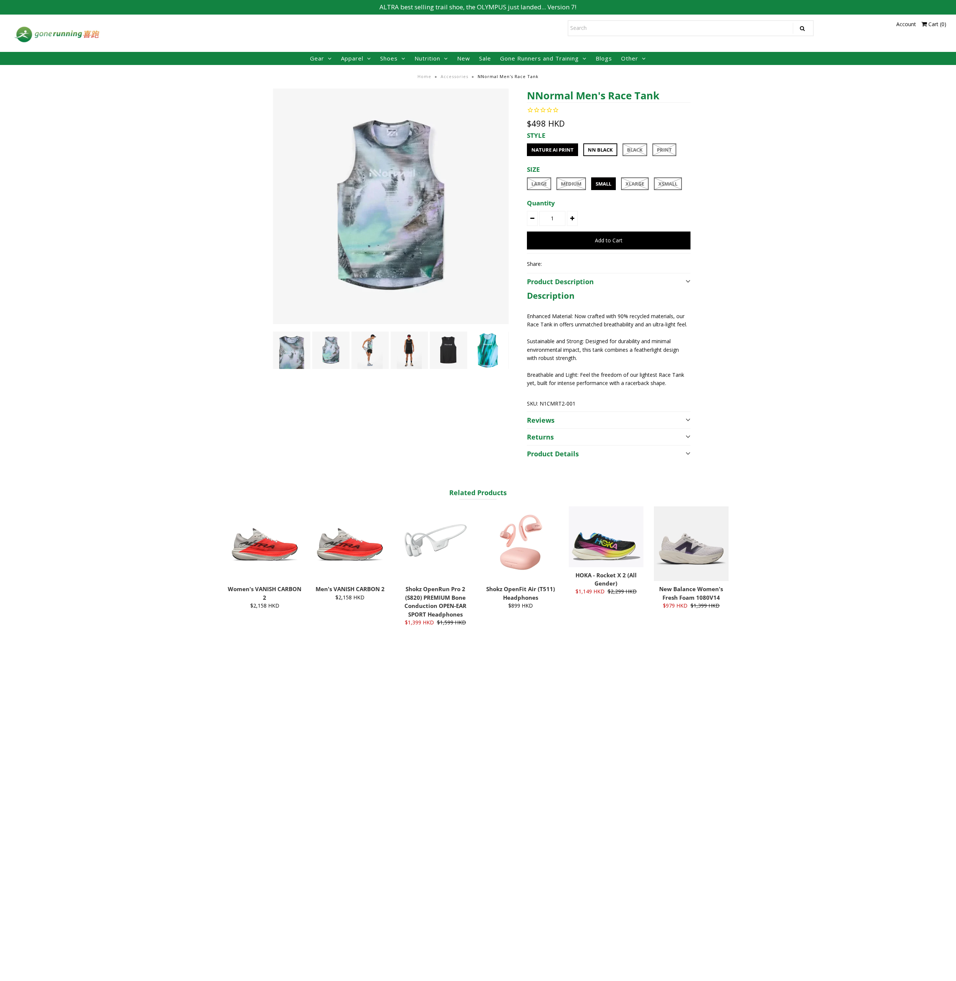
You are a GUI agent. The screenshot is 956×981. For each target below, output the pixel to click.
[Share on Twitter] (563, 263)
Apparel (352, 58)
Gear (317, 58)
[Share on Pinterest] (576, 263)
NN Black (600, 149)
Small (603, 183)
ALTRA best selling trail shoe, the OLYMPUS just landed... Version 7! (477, 7)
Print (664, 149)
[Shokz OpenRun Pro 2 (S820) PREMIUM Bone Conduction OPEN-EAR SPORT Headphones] (435, 543)
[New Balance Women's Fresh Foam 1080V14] (691, 543)
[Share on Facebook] (550, 263)
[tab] (608, 295)
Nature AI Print (552, 149)
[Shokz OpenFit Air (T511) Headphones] (520, 543)
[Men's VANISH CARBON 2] (350, 543)
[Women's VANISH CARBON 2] (264, 543)
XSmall (667, 183)
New (463, 58)
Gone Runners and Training (539, 58)
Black (635, 149)
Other (629, 58)
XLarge (635, 183)
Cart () (936, 24)
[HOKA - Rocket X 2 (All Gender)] (606, 536)
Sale (485, 58)
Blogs (604, 58)
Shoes (389, 58)
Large (539, 183)
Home (424, 76)
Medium (571, 183)
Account (906, 24)
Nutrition (427, 58)
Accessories (454, 76)
